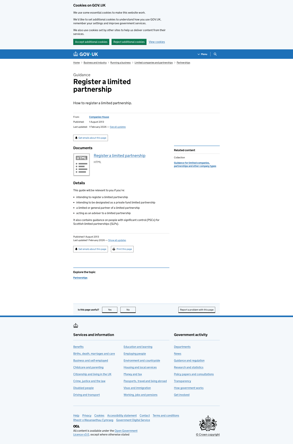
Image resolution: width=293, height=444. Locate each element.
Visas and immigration (137, 388)
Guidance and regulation (189, 360)
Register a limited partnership (119, 155)
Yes (112, 309)
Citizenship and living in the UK (92, 374)
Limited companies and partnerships (154, 62)
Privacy (86, 415)
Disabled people (83, 388)
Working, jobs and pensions (140, 394)
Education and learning (138, 346)
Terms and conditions (166, 415)
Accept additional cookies (91, 42)
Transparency (182, 381)
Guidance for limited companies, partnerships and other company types (195, 164)
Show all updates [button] (117, 240)
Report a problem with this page (196, 309)
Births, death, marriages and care (94, 353)
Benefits (78, 346)
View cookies (157, 41)
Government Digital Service (133, 420)
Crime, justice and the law (89, 381)
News (177, 353)
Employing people (135, 353)
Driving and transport (86, 394)
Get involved (182, 394)
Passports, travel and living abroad (145, 381)
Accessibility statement (122, 415)
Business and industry (95, 62)
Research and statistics (188, 367)
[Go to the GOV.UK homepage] (85, 54)
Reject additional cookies (129, 42)
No (131, 309)
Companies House (99, 116)
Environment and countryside (142, 360)
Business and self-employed (90, 360)
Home (76, 62)
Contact (145, 415)
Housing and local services (140, 367)
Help (76, 415)
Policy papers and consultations (194, 374)
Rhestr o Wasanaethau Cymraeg (93, 420)
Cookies (99, 415)
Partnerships (183, 62)
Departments (182, 346)
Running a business (120, 62)
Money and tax (133, 374)
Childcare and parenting (88, 367)
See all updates (118, 126)
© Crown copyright (208, 434)
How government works (189, 388)
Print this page (124, 249)
